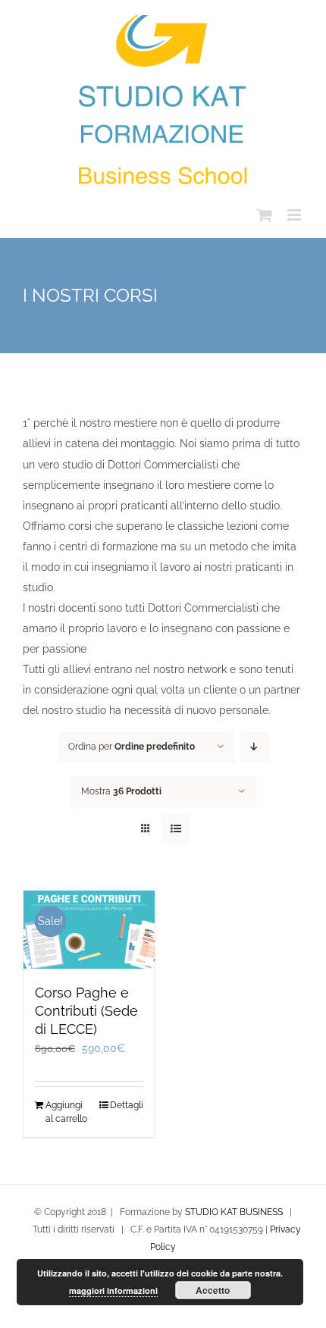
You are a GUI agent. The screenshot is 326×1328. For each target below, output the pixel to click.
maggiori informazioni (113, 1290)
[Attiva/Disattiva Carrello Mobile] (264, 215)
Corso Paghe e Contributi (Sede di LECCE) (86, 1011)
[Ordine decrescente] (254, 747)
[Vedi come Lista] (175, 829)
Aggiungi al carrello (66, 1112)
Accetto (213, 1290)
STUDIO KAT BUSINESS (234, 1212)
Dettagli (126, 1105)
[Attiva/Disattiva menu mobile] (295, 215)
